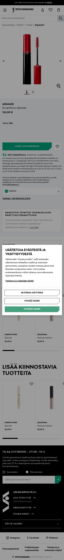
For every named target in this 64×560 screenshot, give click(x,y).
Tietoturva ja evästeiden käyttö (19, 281)
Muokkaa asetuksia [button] (32, 293)
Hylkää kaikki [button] (32, 301)
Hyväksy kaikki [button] (32, 309)
